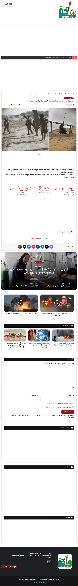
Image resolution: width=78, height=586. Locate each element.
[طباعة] (20, 247)
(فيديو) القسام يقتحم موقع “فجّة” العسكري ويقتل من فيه (64, 189)
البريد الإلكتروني (69, 395)
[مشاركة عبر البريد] (24, 247)
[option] (39, 271)
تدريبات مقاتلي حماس (64, 232)
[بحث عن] (6, 22)
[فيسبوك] (51, 247)
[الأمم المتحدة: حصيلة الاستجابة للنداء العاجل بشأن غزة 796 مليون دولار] (39, 335)
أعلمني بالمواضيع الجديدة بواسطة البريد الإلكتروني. (59, 407)
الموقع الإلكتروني (33, 395)
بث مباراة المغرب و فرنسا (64, 57)
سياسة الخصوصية (18, 555)
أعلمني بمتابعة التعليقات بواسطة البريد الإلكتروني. (59, 403)
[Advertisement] (39, 40)
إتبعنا (68, 467)
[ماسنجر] (29, 247)
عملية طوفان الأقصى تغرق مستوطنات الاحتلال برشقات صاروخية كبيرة (63, 345)
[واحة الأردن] (67, 10)
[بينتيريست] (33, 247)
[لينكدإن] (42, 247)
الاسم (72, 387)
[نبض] (34, 582)
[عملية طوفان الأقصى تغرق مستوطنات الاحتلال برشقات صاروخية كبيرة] (63, 335)
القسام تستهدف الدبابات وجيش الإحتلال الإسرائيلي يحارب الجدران (18, 189)
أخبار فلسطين (63, 94)
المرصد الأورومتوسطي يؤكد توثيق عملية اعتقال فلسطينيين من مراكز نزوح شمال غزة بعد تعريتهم (16, 345)
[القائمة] (2, 22)
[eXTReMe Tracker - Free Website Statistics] (49, 563)
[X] (47, 247)
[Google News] (36, 239)
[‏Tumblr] (38, 247)
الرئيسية (70, 94)
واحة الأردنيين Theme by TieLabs (27, 579)
